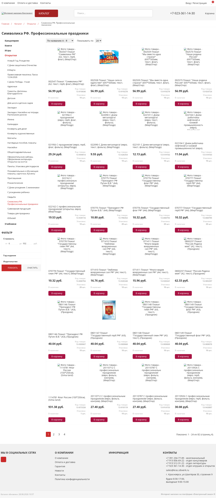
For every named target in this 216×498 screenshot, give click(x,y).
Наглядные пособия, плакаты (21, 143)
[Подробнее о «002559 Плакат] (151, 64)
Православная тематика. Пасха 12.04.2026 (22, 75)
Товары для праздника (18, 213)
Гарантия (60, 466)
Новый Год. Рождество (18, 61)
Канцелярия (12, 40)
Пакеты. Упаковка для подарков (23, 166)
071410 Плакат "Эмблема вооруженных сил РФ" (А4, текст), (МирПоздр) (108, 272)
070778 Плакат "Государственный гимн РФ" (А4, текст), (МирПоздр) (66, 272)
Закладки (12, 107)
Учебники (10, 224)
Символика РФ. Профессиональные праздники (22, 202)
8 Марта (11, 70)
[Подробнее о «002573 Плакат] (193, 64)
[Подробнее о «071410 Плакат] (109, 253)
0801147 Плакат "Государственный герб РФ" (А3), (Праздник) (108, 336)
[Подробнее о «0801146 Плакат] (67, 312)
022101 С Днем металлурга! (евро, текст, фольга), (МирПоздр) (151, 146)
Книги (8, 45)
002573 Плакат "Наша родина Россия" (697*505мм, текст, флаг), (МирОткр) (193, 83)
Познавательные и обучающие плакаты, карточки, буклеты (22, 172)
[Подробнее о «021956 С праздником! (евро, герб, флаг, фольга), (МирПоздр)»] (67, 125)
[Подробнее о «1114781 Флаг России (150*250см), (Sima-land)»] (67, 375)
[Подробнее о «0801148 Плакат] (151, 314)
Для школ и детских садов (20, 103)
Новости (59, 470)
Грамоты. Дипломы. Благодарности (17, 92)
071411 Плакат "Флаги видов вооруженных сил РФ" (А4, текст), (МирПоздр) (150, 272)
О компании (8, 3)
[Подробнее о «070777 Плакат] (193, 185)
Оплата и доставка (27, 3)
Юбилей (11, 218)
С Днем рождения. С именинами (23, 187)
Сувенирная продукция (19, 209)
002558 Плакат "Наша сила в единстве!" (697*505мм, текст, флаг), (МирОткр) (107, 83)
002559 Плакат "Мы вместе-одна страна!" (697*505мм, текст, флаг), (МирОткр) (151, 83)
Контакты (45, 3)
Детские (11, 98)
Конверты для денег (17, 129)
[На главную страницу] (17, 13)
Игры (8, 50)
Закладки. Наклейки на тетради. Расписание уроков (23, 113)
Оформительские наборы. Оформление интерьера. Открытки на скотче (20, 159)
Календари (12, 124)
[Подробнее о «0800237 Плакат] (193, 248)
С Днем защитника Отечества (22, 65)
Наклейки (12, 147)
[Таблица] (212, 41)
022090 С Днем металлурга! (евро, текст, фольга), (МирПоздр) (109, 146)
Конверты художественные (20, 133)
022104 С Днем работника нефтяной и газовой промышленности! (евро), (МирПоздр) (189, 147)
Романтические (15, 183)
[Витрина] (205, 41)
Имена (10, 119)
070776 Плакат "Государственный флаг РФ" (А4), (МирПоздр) (151, 209)
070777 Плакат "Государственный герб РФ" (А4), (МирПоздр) (193, 209)
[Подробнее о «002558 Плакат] (109, 65)
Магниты (11, 138)
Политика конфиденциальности (72, 479)
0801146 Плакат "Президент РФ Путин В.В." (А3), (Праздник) (65, 335)
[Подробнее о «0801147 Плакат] (109, 318)
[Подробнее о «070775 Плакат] (109, 185)
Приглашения (14, 178)
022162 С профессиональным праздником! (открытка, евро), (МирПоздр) (64, 209)
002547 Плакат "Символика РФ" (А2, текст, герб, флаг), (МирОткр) (66, 82)
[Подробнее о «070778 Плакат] (67, 251)
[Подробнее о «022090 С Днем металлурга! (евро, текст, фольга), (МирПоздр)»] (109, 125)
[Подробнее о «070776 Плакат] (151, 185)
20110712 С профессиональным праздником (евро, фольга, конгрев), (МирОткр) (108, 399)
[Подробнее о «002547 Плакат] (67, 59)
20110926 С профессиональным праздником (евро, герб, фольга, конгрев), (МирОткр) (192, 399)
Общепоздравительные (19, 152)
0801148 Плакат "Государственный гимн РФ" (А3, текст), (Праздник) (150, 336)
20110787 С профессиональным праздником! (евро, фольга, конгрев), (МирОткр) (150, 399)
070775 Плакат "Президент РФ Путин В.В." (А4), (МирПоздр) (107, 209)
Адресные (12, 86)
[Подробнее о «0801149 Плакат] (193, 312)
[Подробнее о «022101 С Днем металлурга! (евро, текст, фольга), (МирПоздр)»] (151, 125)
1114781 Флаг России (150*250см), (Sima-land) (66, 398)
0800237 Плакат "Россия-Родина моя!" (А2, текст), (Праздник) (192, 272)
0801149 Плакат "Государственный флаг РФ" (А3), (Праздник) (192, 336)
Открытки (11, 55)
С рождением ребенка (18, 192)
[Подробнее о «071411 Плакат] (151, 253)
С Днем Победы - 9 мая (18, 82)
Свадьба (11, 197)
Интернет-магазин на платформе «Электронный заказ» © (188, 494)
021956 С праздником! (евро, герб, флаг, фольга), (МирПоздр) (67, 146)
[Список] (208, 41)
